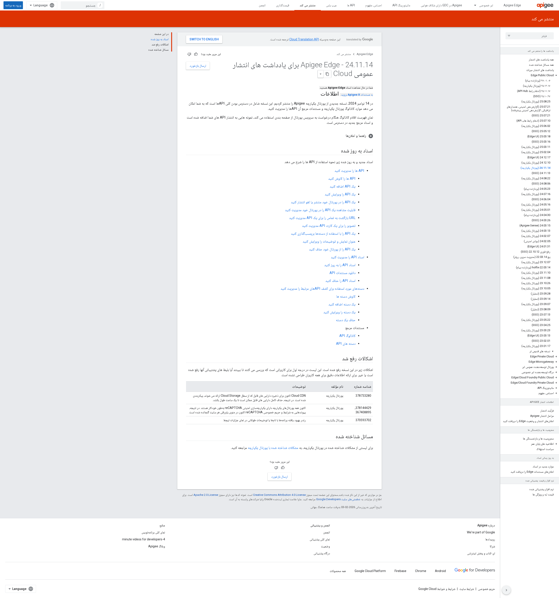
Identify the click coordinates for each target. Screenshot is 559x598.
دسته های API (345, 343)
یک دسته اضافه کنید (341, 304)
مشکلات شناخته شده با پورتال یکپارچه (273, 448)
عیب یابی (331, 5)
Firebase (400, 571)
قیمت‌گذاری (282, 5)
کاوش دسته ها (345, 296)
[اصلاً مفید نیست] (189, 54)
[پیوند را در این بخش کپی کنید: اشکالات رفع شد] (337, 359)
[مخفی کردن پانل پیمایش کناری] (506, 590)
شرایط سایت (466, 589)
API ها (351, 5)
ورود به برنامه (13, 5)
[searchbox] (530, 35)
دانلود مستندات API (342, 273)
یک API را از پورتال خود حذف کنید (332, 249)
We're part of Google (481, 532)
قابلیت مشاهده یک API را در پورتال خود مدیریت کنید (320, 210)
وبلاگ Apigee (156, 546)
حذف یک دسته (345, 320)
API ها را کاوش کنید (341, 178)
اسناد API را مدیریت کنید (347, 257)
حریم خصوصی (486, 589)
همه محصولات (338, 571)
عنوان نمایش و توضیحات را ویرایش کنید (329, 241)
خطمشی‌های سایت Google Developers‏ (338, 499)
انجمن (262, 5)
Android (440, 571)
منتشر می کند (308, 5)
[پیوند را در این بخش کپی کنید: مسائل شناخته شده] (331, 436)
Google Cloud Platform (370, 571)
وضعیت (325, 546)
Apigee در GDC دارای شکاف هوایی (441, 5)
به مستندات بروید (357, 94)
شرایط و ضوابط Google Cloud (436, 589)
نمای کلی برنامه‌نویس (153, 532)
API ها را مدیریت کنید (349, 171)
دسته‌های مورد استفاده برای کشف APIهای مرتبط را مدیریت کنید (322, 288)
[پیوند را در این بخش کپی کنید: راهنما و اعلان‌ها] (341, 135)
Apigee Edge (512, 5)
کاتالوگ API (347, 336)
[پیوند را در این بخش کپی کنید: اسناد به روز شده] (336, 151)
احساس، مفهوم (373, 5)
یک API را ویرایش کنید (340, 194)
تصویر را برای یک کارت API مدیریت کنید (328, 226)
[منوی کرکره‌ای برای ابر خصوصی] (473, 5)
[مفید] (196, 54)
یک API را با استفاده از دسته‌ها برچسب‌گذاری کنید (323, 233)
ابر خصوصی (486, 5)
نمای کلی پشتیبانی (320, 539)
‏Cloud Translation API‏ (304, 39)
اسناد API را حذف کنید (340, 281)
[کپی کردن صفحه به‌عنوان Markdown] (327, 74)
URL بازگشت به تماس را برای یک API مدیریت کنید (322, 218)
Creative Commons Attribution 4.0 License (279, 494)
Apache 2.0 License (205, 494)
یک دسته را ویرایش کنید (339, 312)
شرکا (492, 546)
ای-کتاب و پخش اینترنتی (481, 553)
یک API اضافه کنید (342, 186)
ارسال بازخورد (198, 65)
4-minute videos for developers (143, 539)
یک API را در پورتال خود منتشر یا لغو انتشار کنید (323, 202)
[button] (529, 75)
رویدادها (490, 539)
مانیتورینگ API (401, 5)
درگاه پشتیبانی (322, 553)
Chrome (420, 571)
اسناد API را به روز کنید (339, 265)
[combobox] (82, 5)
